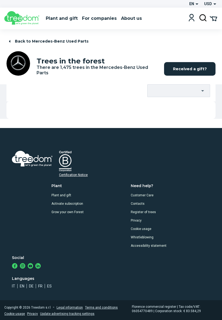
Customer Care (142, 195)
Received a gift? (190, 68)
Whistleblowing (142, 237)
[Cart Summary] (213, 18)
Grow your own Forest (67, 212)
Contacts (138, 204)
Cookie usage (141, 229)
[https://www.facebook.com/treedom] (15, 266)
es (49, 286)
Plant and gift (61, 195)
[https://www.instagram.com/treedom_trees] (22, 266)
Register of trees (143, 212)
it (13, 286)
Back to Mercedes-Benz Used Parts (52, 41)
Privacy (136, 220)
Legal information (70, 307)
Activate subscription (67, 204)
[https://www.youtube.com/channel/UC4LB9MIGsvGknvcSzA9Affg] (30, 266)
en (22, 286)
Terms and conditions (101, 307)
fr (40, 286)
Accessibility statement (148, 246)
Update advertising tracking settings (67, 314)
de (31, 286)
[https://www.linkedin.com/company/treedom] (38, 266)
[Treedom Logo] (22, 18)
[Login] (191, 18)
